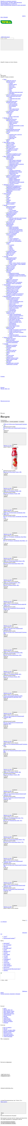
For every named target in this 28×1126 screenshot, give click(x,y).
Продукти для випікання (15, 241)
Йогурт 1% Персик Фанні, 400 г (11, 585)
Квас (10, 107)
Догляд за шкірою (13, 300)
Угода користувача (8, 1034)
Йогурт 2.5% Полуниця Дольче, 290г (12, 472)
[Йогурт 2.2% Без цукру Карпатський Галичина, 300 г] (15, 629)
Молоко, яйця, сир (7, 117)
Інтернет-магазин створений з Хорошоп (10, 993)
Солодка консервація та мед (16, 230)
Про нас (3, 2)
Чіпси (10, 246)
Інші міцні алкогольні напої (16, 92)
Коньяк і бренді (13, 84)
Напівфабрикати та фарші (15, 171)
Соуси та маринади (14, 238)
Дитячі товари (6, 284)
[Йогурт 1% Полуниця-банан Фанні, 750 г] (15, 839)
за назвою (21, 421)
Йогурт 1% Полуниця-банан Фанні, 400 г (13, 563)
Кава (10, 114)
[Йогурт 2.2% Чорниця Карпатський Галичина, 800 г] (15, 745)
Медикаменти (12, 323)
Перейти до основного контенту (8, 1)
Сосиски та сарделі (14, 183)
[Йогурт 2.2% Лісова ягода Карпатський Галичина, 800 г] (15, 717)
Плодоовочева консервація (15, 229)
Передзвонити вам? (5, 1075)
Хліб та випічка (7, 193)
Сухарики (11, 245)
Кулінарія (5, 343)
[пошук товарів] (12, 44)
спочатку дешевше (14, 421)
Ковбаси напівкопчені (14, 179)
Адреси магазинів (21, 5)
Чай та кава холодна (14, 108)
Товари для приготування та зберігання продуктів (16, 316)
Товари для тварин (8, 337)
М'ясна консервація (14, 228)
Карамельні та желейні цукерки (17, 274)
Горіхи (10, 247)
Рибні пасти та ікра (14, 162)
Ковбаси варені (13, 178)
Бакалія (5, 205)
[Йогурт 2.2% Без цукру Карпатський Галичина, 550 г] (15, 862)
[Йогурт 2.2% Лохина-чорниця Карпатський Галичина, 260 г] (15, 794)
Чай (10, 115)
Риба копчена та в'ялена (15, 161)
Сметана (11, 124)
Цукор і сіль (12, 220)
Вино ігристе (12, 87)
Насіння (11, 248)
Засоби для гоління (14, 307)
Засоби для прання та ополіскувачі (17, 329)
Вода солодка (12, 106)
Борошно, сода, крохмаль (15, 219)
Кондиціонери (12, 324)
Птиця (10, 169)
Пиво (10, 97)
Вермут (11, 88)
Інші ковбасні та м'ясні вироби (16, 182)
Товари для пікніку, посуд (15, 322)
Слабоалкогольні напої (14, 98)
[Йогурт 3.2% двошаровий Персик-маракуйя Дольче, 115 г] (15, 605)
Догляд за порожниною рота (16, 301)
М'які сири (11, 138)
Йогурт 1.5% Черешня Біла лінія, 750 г (12, 820)
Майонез (11, 236)
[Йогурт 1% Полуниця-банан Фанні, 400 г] (15, 561)
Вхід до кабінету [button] (7, 1027)
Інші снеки (12, 250)
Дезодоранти (12, 309)
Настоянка (11, 93)
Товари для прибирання (15, 314)
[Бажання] (14, 55)
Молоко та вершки (13, 121)
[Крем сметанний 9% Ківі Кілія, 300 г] (15, 695)
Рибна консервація (13, 227)
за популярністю (4, 421)
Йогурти (11, 126)
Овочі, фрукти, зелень (8, 142)
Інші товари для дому (14, 319)
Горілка (11, 83)
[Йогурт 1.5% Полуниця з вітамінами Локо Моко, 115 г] (15, 513)
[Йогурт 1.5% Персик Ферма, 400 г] (15, 674)
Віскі (10, 89)
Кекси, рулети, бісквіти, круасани (17, 263)
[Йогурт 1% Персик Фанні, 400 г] (15, 582)
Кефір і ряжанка (13, 123)
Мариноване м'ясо (13, 173)
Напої (4, 79)
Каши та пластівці (13, 211)
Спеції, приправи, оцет (15, 239)
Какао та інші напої (14, 116)
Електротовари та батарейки (16, 318)
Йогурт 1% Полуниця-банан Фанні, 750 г (13, 842)
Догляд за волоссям (14, 302)
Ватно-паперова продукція (15, 305)
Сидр (10, 99)
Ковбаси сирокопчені (14, 180)
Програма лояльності (12, 5)
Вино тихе (11, 85)
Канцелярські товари (14, 325)
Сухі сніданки (12, 210)
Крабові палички (13, 165)
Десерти (11, 128)
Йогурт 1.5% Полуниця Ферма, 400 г (12, 655)
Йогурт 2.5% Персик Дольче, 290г (11, 493)
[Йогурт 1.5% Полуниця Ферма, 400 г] (15, 652)
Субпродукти (12, 174)
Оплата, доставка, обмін (11, 2)
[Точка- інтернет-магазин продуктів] (8, 979)
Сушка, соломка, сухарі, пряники (17, 264)
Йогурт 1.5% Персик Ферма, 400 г (11, 676)
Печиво (11, 260)
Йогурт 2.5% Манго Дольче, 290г (11, 774)
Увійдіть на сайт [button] (7, 445)
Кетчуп (11, 237)
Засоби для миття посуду (15, 331)
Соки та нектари (13, 103)
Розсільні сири (12, 137)
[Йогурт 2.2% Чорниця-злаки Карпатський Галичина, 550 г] (15, 886)
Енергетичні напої (13, 110)
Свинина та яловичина (14, 170)
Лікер (10, 90)
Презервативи (12, 310)
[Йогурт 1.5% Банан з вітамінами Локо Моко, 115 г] (15, 537)
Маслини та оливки (14, 232)
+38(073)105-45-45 (5, 37)
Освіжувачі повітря (14, 334)
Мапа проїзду (4, 1101)
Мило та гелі (12, 304)
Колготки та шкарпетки (15, 320)
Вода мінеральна (13, 105)
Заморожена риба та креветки (16, 164)
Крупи (10, 209)
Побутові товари (7, 296)
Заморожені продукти (8, 184)
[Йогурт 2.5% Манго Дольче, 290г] (15, 772)
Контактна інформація (8, 1031)
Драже (10, 278)
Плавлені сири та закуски (15, 134)
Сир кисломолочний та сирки (16, 125)
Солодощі (5, 256)
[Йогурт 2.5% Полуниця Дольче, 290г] (15, 459)
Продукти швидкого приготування (17, 218)
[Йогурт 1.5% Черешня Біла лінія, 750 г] (15, 818)
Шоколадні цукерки (14, 273)
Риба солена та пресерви (15, 160)
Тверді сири (12, 135)
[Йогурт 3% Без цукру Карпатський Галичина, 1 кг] (15, 425)
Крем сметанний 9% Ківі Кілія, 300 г (12, 697)
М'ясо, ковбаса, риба (8, 156)
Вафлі (10, 261)
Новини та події (10, 3)
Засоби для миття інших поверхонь (17, 336)
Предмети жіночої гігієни (15, 306)
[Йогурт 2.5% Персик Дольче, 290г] (15, 491)
